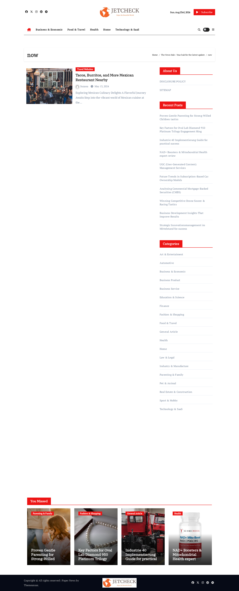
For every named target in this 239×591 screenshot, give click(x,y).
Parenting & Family (171, 374)
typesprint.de (167, 458)
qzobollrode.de (168, 431)
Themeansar (31, 585)
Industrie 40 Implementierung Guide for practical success (141, 556)
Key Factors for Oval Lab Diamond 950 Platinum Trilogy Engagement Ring (182, 129)
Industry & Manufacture (174, 366)
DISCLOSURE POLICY (173, 81)
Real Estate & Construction (176, 392)
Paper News (68, 580)
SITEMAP (165, 90)
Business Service (169, 288)
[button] (213, 29)
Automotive (167, 263)
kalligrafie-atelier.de (171, 454)
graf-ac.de (165, 472)
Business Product (170, 280)
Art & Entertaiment (171, 254)
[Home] (29, 29)
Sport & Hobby (169, 400)
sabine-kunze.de (169, 449)
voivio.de (165, 477)
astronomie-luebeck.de (173, 468)
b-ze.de (164, 463)
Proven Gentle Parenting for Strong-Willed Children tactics (44, 556)
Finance (164, 306)
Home (107, 29)
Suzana (84, 86)
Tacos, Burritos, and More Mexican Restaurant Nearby (105, 77)
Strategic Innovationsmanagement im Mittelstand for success (182, 226)
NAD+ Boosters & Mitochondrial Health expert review (187, 556)
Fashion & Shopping (172, 314)
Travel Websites (85, 69)
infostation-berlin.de (172, 445)
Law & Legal (167, 357)
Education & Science (172, 297)
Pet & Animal (168, 383)
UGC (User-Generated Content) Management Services (178, 166)
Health (94, 29)
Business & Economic (49, 29)
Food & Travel (76, 29)
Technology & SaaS (127, 29)
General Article (169, 331)
